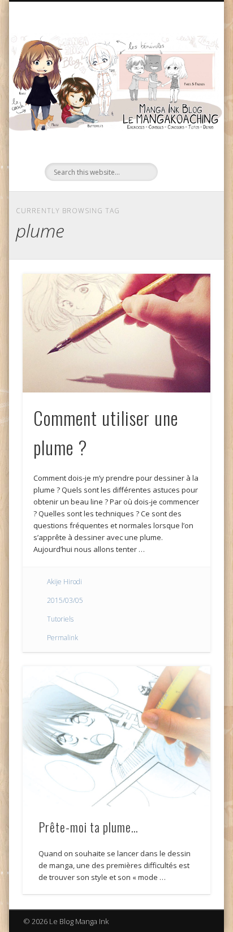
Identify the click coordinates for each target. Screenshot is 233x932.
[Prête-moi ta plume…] (116, 736)
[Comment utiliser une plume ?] (116, 333)
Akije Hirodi (64, 581)
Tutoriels (60, 619)
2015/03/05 (65, 600)
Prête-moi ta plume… (88, 827)
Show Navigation (182, 101)
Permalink (62, 637)
